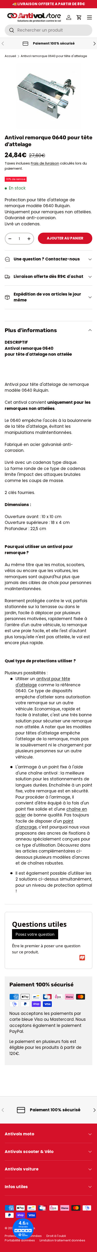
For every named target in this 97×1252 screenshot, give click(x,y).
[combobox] (48, 30)
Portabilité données (20, 1240)
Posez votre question (35, 934)
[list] (48, 96)
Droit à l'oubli (56, 1236)
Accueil (10, 56)
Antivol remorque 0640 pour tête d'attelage (54, 56)
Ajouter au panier (65, 238)
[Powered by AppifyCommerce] (82, 957)
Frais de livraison (45, 163)
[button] (79, 17)
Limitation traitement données (62, 1240)
